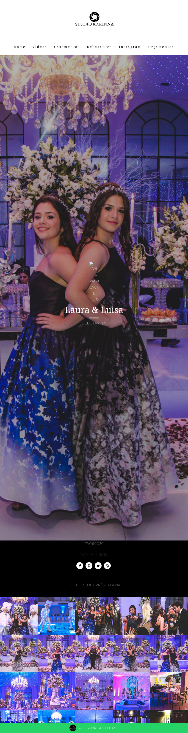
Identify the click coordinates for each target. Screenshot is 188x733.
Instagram (130, 47)
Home (20, 47)
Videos (40, 47)
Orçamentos (161, 47)
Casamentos (67, 47)
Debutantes (99, 47)
